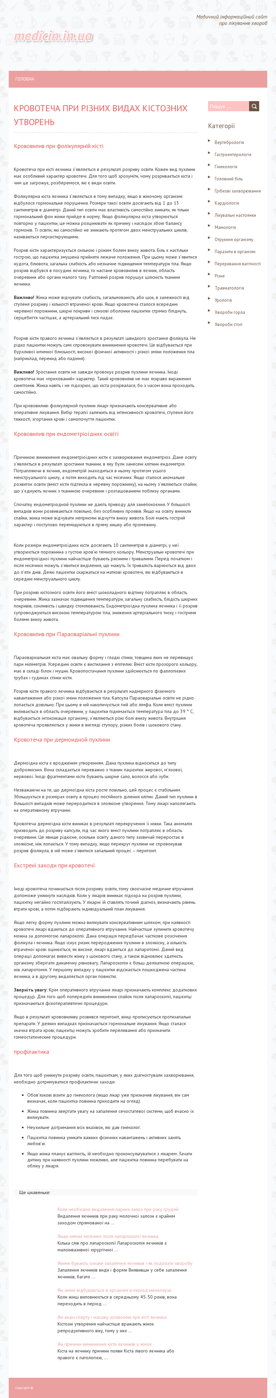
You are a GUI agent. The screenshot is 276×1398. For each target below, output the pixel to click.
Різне (220, 276)
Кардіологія (227, 203)
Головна (24, 79)
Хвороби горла (230, 312)
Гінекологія (226, 167)
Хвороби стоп (228, 324)
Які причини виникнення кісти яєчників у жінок (104, 1344)
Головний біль (229, 179)
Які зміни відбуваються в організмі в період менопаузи (114, 1290)
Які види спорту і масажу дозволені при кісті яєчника (112, 1317)
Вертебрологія (229, 142)
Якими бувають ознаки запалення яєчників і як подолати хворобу (125, 1263)
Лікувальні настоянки (235, 215)
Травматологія (229, 288)
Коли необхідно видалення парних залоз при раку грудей (118, 1209)
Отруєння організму (234, 239)
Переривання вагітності (238, 264)
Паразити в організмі (235, 252)
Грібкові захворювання (238, 191)
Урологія (223, 300)
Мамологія (225, 227)
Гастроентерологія (233, 154)
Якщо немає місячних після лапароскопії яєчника (108, 1236)
